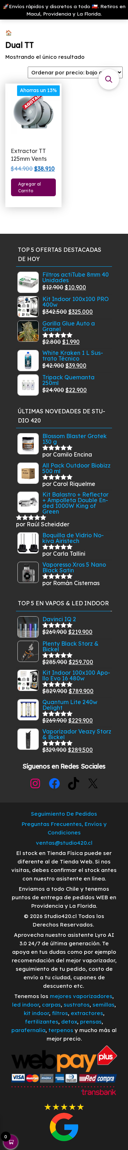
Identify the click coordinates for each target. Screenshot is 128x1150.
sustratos (77, 1004)
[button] (108, 79)
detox (69, 1021)
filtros (60, 1013)
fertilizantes (41, 1021)
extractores (87, 1013)
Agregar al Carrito (29, 187)
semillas (103, 1004)
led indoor (25, 1004)
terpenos (60, 1030)
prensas (91, 1021)
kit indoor (36, 1013)
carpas (51, 1004)
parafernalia (28, 1030)
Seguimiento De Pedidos (64, 813)
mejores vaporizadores (81, 996)
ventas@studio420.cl (64, 842)
